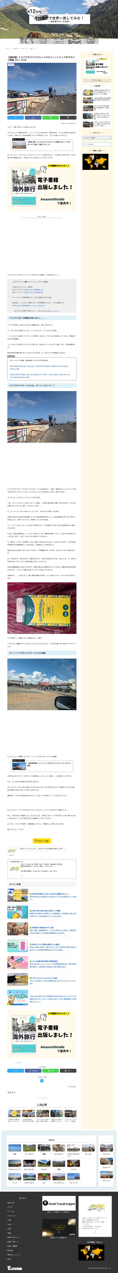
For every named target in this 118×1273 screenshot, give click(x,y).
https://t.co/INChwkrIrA (34, 289)
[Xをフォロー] (22, 876)
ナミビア (11, 1062)
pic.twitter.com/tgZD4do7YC (37, 305)
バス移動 (19, 1062)
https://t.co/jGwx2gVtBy (21, 305)
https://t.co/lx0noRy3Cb (34, 292)
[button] (68, 118)
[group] (14, 1116)
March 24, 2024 (55, 311)
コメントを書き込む (41, 1098)
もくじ (39, 216)
